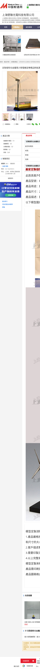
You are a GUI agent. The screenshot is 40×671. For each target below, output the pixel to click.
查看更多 (10, 178)
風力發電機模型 (29, 637)
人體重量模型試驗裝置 (9, 55)
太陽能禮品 (14, 62)
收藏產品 (7, 124)
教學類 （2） (7, 149)
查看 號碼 (5, 166)
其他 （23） (7, 152)
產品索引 (5, 201)
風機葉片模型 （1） (9, 141)
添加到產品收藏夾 (7, 204)
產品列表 (6, 62)
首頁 (1, 62)
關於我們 (16, 666)
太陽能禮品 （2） (8, 147)
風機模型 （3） (8, 144)
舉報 (17, 124)
